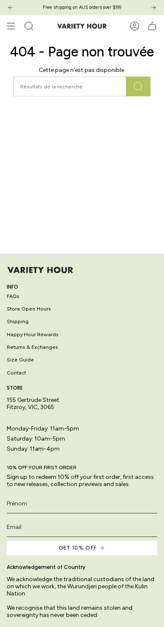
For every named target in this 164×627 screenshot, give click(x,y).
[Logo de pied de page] (40, 270)
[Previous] (10, 7)
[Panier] (152, 26)
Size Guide (20, 359)
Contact (16, 372)
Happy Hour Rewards (32, 334)
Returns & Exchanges (32, 347)
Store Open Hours (29, 309)
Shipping (18, 321)
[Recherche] (138, 86)
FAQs (13, 296)
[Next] (153, 7)
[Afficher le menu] (11, 26)
